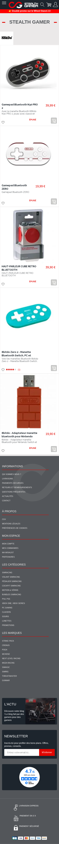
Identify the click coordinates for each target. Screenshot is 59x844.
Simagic (6, 667)
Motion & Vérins (10, 590)
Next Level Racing (11, 658)
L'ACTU (10, 704)
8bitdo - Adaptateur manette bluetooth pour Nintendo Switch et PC (19, 436)
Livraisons (7, 479)
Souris (5, 616)
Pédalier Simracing (12, 581)
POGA (4, 650)
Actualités (7, 496)
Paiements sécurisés (12, 483)
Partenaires (8, 557)
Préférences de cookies (14, 528)
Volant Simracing (11, 577)
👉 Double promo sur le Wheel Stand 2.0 (29, 11)
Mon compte (8, 544)
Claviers (6, 612)
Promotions (8, 625)
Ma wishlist (8, 553)
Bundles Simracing (11, 595)
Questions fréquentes (13, 492)
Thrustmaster (9, 676)
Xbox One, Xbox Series (13, 603)
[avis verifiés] (29, 777)
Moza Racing (8, 663)
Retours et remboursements (17, 487)
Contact (6, 501)
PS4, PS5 (6, 599)
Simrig (5, 672)
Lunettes (6, 621)
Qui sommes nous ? (11, 474)
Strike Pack (8, 641)
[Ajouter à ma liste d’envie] (3, 122)
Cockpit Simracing (11, 586)
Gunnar (6, 680)
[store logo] (23, 5)
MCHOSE (6, 654)
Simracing (7, 573)
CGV (4, 519)
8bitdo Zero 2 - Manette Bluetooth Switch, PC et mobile (16, 355)
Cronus (6, 645)
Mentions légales (11, 524)
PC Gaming (7, 608)
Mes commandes (10, 548)
